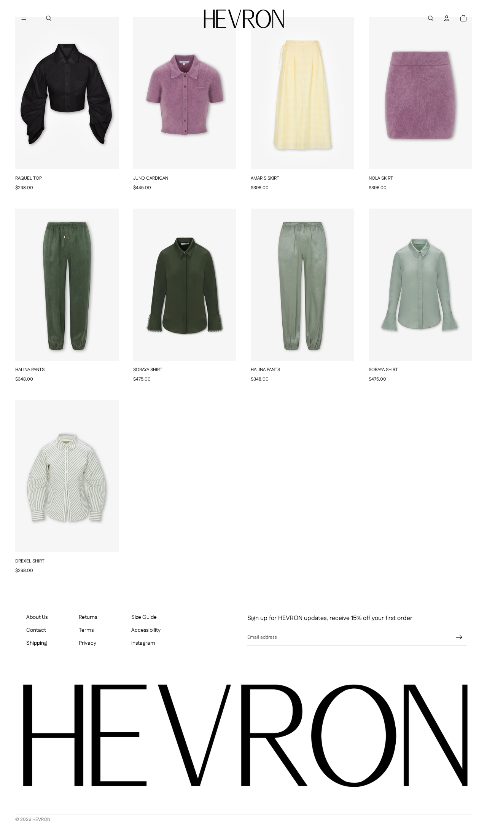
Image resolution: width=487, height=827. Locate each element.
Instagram (143, 643)
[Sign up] (459, 637)
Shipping (36, 643)
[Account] (446, 18)
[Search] (48, 18)
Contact (36, 630)
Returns (88, 617)
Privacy (87, 643)
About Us (37, 617)
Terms (86, 630)
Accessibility (146, 630)
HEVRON (41, 819)
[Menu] (24, 18)
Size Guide (144, 617)
